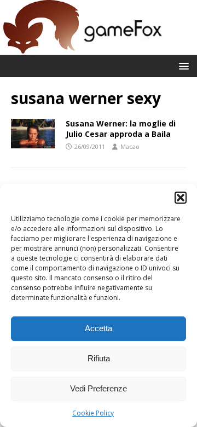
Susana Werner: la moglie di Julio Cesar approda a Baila (121, 128)
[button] (180, 197)
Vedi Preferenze (98, 388)
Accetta (98, 328)
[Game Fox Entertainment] (82, 48)
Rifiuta (99, 358)
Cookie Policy (93, 413)
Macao (130, 146)
